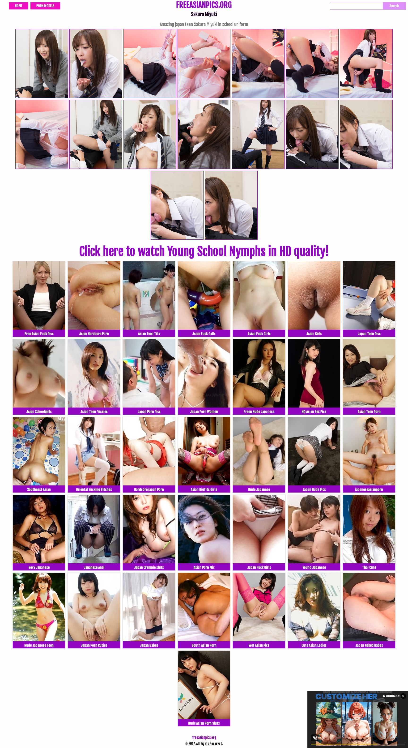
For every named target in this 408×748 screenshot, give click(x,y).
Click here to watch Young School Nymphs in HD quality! (204, 251)
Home (18, 6)
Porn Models (45, 6)
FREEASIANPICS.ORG (204, 5)
